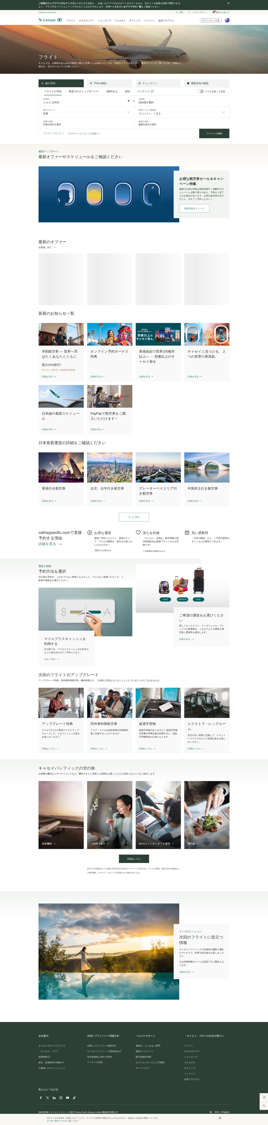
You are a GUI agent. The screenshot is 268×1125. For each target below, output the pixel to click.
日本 (217, 1112)
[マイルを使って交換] (201, 91)
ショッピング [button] (104, 20)
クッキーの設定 (95, 1062)
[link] (109, 194)
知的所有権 (43, 1112)
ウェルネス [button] (120, 20)
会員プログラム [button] (166, 20)
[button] (134, 101)
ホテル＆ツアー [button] (86, 20)
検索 (181, 12)
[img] (228, 3)
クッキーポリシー (55, 1121)
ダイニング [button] (134, 20)
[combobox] (86, 112)
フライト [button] (71, 20)
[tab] (52, 91)
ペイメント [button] (149, 20)
